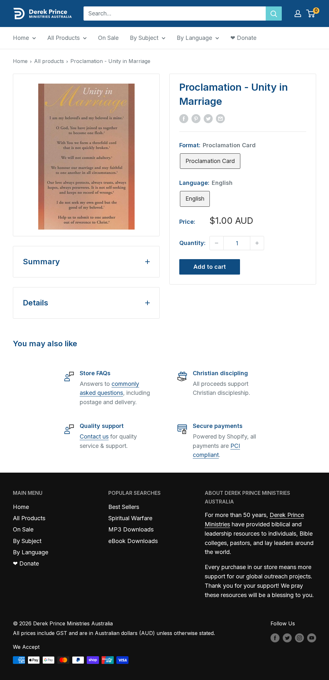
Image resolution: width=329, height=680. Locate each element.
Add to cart (209, 266)
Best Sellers (123, 506)
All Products (63, 37)
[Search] (274, 13)
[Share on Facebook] (183, 118)
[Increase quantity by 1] (257, 243)
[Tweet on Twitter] (208, 118)
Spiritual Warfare (130, 518)
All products (49, 61)
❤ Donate (243, 37)
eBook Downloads (133, 541)
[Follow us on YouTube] (311, 637)
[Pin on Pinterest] (195, 118)
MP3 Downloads (131, 529)
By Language (194, 37)
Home (21, 37)
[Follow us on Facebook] (275, 637)
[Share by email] (220, 118)
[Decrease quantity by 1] (216, 243)
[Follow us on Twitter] (287, 637)
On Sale (108, 37)
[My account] (298, 13)
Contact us (94, 436)
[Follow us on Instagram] (299, 637)
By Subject (144, 37)
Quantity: (192, 243)
